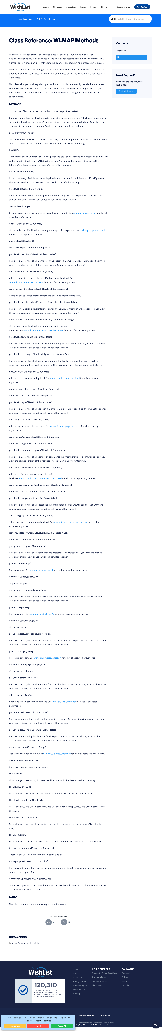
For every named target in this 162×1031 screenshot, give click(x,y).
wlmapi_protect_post (41, 570)
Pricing (83, 7)
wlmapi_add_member (64, 701)
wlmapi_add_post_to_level (65, 378)
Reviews (93, 7)
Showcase (57, 7)
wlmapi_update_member (57, 753)
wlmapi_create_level (84, 213)
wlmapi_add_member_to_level (26, 282)
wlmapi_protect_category (47, 657)
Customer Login (123, 7)
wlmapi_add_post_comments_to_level (40, 478)
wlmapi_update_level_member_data (43, 330)
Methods (121, 50)
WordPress (83, 1025)
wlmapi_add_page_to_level (65, 426)
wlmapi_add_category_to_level (71, 522)
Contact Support (126, 91)
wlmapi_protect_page (42, 614)
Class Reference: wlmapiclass (26, 943)
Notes (120, 57)
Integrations (71, 7)
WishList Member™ (100, 1025)
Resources (105, 7)
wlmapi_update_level (93, 230)
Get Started (142, 7)
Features (45, 7)
